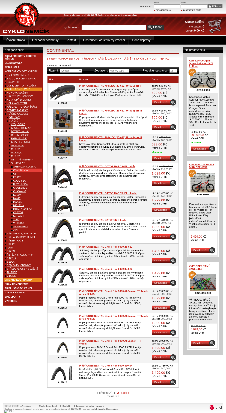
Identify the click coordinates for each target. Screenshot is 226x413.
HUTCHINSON (20, 184)
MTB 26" (15, 149)
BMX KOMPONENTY (18, 75)
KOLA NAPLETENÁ (17, 103)
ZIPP (16, 230)
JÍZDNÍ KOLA (12, 67)
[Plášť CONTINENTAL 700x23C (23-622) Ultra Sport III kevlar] (63, 128)
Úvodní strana (15, 40)
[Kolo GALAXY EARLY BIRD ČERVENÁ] (203, 191)
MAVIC (16, 198)
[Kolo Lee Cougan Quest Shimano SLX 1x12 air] (203, 87)
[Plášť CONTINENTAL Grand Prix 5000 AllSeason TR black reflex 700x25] (62, 304)
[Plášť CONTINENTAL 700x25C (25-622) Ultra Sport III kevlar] (63, 154)
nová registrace (163, 10)
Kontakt (71, 40)
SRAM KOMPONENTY (17, 284)
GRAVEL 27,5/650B (21, 142)
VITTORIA (18, 223)
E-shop (51, 58)
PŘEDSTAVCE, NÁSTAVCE (21, 233)
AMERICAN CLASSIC (24, 166)
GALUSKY (14, 117)
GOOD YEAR (20, 180)
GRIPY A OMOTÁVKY (18, 89)
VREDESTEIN (20, 226)
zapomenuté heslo (192, 10)
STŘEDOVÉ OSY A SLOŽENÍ (22, 269)
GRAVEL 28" (17, 145)
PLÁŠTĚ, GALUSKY (108, 58)
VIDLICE (11, 276)
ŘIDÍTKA (11, 258)
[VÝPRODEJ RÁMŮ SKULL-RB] (203, 290)
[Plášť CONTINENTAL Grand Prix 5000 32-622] (62, 281)
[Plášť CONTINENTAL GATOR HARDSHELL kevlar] (62, 210)
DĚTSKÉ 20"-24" (20, 135)
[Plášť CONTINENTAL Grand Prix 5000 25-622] (62, 259)
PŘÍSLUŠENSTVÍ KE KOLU (19, 288)
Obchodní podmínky (45, 40)
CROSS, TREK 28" (21, 128)
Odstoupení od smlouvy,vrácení (104, 40)
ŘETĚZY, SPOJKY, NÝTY (20, 254)
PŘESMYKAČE (15, 240)
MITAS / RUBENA (22, 209)
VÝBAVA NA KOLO (15, 292)
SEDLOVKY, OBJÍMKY (19, 265)
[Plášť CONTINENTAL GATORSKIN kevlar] (62, 237)
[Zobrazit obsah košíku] (215, 33)
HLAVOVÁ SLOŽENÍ (17, 92)
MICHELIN (18, 205)
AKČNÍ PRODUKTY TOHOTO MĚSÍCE (20, 57)
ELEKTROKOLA (13, 63)
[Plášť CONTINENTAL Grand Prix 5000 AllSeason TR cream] (62, 354)
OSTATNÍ (18, 212)
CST (15, 173)
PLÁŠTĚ (126, 58)
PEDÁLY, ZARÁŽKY (17, 110)
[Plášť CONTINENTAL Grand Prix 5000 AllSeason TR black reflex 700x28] (62, 329)
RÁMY (10, 247)
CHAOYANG (19, 191)
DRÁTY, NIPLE (14, 82)
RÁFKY (11, 244)
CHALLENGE (20, 188)
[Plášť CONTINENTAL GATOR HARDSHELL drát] (62, 183)
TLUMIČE (12, 272)
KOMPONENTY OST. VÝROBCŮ (76, 58)
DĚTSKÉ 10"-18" (20, 131)
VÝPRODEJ (11, 301)
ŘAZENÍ (11, 251)
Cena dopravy (141, 40)
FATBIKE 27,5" (19, 138)
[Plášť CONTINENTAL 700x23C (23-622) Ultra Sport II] (62, 100)
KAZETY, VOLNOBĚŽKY (20, 96)
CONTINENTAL (160, 58)
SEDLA (10, 261)
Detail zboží (160, 102)
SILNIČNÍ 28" (141, 58)
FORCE (17, 177)
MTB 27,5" (16, 152)
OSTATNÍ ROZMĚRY (22, 159)
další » (125, 392)
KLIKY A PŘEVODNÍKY (19, 99)
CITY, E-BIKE (18, 124)
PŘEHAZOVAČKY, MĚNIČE (21, 237)
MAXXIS (17, 202)
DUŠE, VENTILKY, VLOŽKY (21, 85)
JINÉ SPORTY (12, 297)
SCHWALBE (19, 216)
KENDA (17, 195)
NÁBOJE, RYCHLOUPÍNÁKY (22, 106)
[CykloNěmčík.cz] (26, 32)
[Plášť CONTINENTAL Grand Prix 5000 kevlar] (62, 379)
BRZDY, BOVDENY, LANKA (21, 78)
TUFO (16, 219)
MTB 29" (15, 156)
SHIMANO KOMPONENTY (19, 280)
